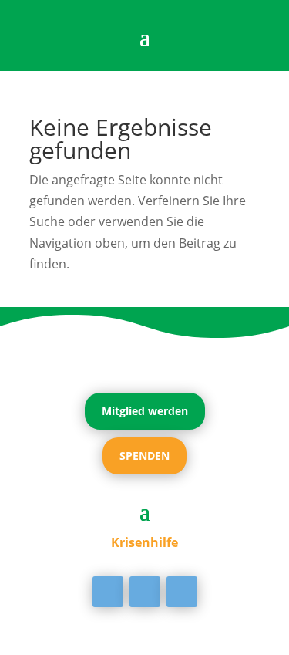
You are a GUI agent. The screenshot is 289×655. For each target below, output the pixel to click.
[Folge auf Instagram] (181, 591)
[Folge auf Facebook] (107, 591)
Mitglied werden (145, 410)
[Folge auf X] (144, 591)
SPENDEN (144, 455)
